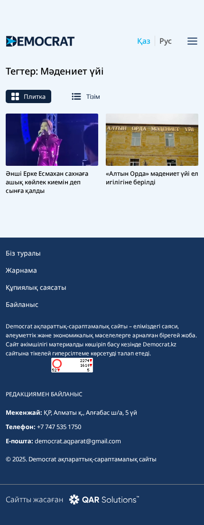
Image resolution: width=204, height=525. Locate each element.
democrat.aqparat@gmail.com (78, 441)
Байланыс (22, 304)
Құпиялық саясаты (36, 287)
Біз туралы (23, 253)
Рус (165, 41)
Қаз (143, 41)
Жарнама (21, 270)
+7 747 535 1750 (59, 426)
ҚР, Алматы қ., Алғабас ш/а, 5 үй (90, 412)
